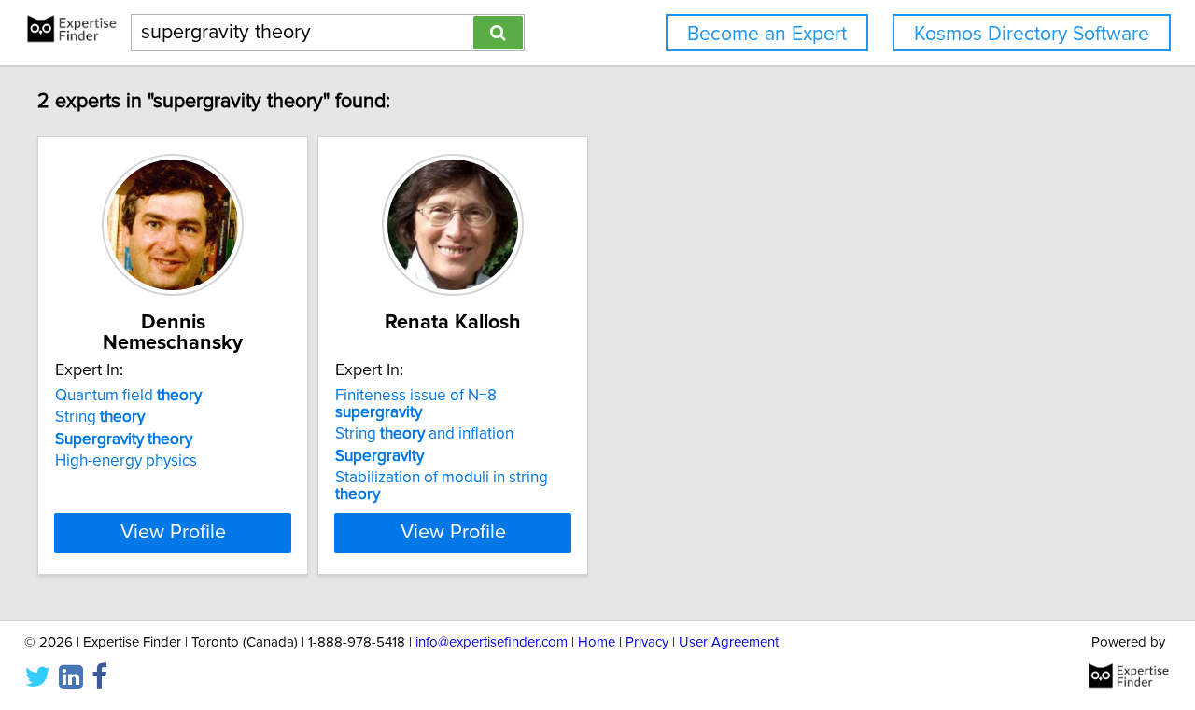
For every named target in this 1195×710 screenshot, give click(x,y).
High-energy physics (126, 460)
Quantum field (128, 395)
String (100, 417)
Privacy (647, 642)
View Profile (173, 532)
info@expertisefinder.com (491, 642)
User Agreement (729, 642)
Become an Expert (767, 34)
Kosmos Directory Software (1031, 34)
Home (596, 642)
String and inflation (424, 433)
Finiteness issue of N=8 (416, 404)
